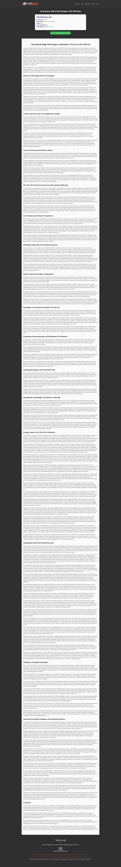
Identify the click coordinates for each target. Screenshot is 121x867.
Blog (97, 4)
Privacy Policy (40, 859)
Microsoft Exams (82, 859)
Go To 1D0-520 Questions (60, 33)
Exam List (77, 4)
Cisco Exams (51, 859)
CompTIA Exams (57, 859)
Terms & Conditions (33, 859)
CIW (42, 23)
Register (87, 4)
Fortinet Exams (70, 859)
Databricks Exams (64, 859)
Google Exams (76, 859)
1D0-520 (45, 19)
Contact (93, 4)
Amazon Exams (46, 859)
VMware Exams (88, 859)
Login (82, 4)
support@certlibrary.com (60, 851)
